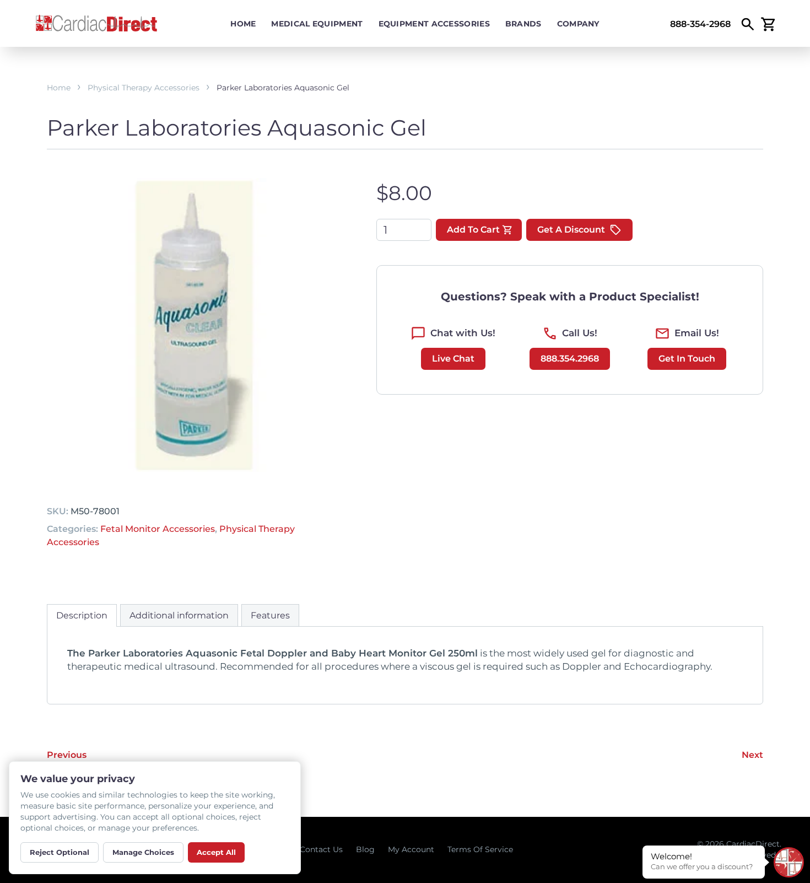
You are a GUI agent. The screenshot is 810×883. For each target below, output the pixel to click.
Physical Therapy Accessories (143, 88)
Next (752, 755)
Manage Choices (143, 852)
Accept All (216, 852)
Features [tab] (270, 615)
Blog (365, 849)
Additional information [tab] (179, 615)
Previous (67, 755)
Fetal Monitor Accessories (157, 529)
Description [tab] (81, 615)
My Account (411, 849)
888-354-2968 (700, 24)
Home (243, 24)
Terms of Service (480, 849)
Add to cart (473, 229)
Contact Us (321, 849)
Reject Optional (59, 852)
